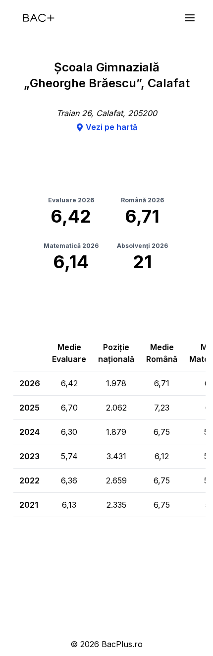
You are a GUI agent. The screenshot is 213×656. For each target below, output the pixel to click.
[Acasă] (38, 18)
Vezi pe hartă (111, 127)
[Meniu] (190, 18)
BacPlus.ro (122, 644)
